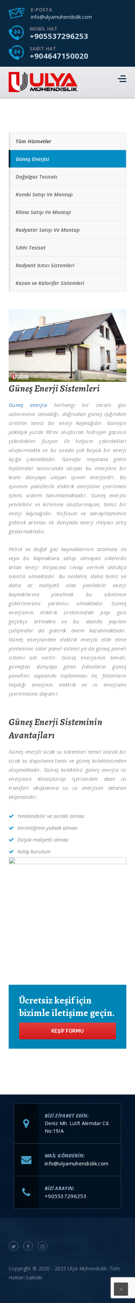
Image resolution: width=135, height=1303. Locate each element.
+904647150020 (59, 55)
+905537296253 (59, 36)
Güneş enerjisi (28, 404)
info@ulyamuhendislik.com (61, 16)
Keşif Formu (67, 1031)
